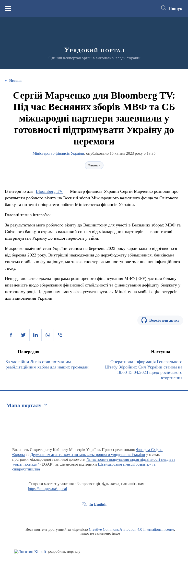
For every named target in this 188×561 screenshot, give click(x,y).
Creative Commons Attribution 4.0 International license (131, 529)
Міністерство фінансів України (58, 153)
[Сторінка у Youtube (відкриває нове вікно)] (103, 515)
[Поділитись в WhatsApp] (48, 335)
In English (97, 504)
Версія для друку (164, 320)
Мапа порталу (23, 405)
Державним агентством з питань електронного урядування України (87, 454)
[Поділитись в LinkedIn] (35, 335)
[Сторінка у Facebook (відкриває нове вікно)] (84, 515)
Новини (15, 80)
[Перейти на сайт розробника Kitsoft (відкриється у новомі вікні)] (30, 552)
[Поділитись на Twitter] (23, 335)
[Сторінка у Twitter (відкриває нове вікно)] (93, 515)
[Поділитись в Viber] (60, 335)
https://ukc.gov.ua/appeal (47, 489)
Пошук (175, 8)
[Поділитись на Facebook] (11, 335)
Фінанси (94, 165)
